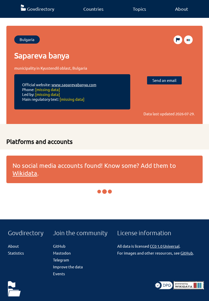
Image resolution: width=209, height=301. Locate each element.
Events (59, 273)
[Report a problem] (178, 39)
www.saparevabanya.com (73, 84)
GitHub (59, 246)
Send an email (164, 80)
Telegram (61, 259)
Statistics (16, 252)
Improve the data (68, 266)
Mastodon (62, 252)
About (181, 8)
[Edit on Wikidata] (188, 39)
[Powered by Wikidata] (188, 287)
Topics (139, 8)
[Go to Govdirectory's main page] (14, 289)
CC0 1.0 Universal (164, 246)
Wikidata (24, 173)
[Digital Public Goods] (164, 287)
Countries (93, 8)
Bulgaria (27, 39)
